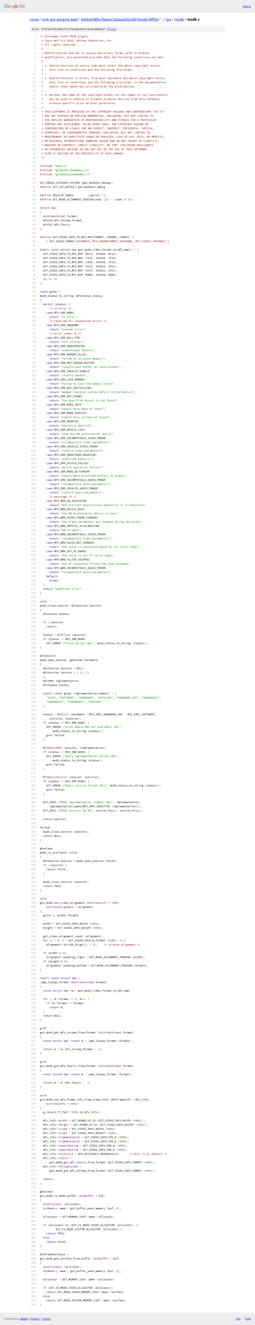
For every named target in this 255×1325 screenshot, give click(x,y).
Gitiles (24, 1319)
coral (34, 19)
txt (238, 1318)
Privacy (34, 1319)
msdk (179, 19)
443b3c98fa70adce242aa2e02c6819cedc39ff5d (119, 19)
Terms (46, 1319)
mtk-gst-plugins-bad (59, 19)
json (248, 1318)
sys (168, 19)
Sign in (247, 6)
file (111, 29)
